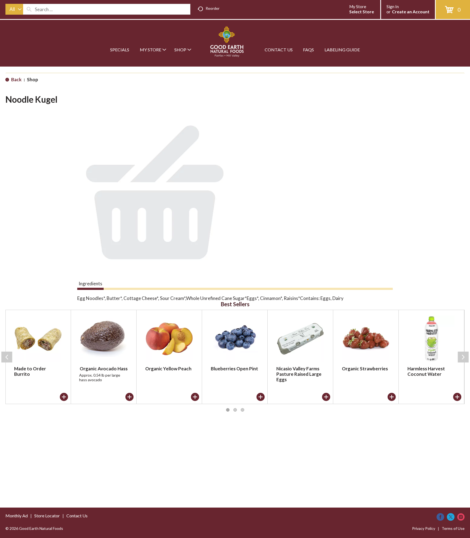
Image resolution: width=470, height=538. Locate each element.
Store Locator (47, 515)
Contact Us (77, 515)
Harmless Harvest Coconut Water (426, 371)
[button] (64, 397)
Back (15, 79)
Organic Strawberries (365, 368)
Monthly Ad (16, 515)
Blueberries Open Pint (234, 368)
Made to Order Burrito (30, 371)
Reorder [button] (212, 8)
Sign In (392, 6)
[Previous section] (6, 357)
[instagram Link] (461, 517)
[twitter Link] (450, 517)
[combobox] (14, 9)
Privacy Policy (423, 528)
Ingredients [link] (90, 283)
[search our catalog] (29, 9)
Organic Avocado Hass (104, 368)
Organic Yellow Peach (168, 368)
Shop (32, 79)
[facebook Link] (440, 517)
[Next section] (463, 357)
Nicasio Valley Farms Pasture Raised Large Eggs (298, 374)
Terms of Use (453, 528)
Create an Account (410, 11)
